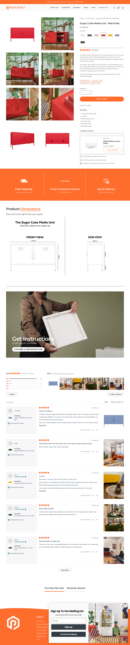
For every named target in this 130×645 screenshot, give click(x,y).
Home (82, 18)
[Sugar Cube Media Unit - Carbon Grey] (89, 35)
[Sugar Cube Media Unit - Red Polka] (103, 35)
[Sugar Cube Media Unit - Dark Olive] (83, 42)
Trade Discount (42, 633)
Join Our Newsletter (44, 624)
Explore (40, 617)
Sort (106, 402)
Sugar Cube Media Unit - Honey (23, 483)
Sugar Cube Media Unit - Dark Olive (24, 451)
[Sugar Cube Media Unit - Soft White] (83, 35)
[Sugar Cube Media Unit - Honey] (110, 35)
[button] (114, 8)
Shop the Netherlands (44, 627)
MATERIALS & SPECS (87, 131)
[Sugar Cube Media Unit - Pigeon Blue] (117, 35)
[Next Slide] (122, 384)
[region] (85, 384)
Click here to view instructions (28, 349)
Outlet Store (41, 636)
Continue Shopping (68, 634)
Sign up (69, 627)
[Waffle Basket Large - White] (91, 145)
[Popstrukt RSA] (15, 8)
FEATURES (83, 110)
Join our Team (42, 630)
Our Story (40, 621)
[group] (65, 2)
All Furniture (90, 18)
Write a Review (117, 394)
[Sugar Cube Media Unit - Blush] (96, 35)
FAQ (38, 639)
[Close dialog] (125, 606)
